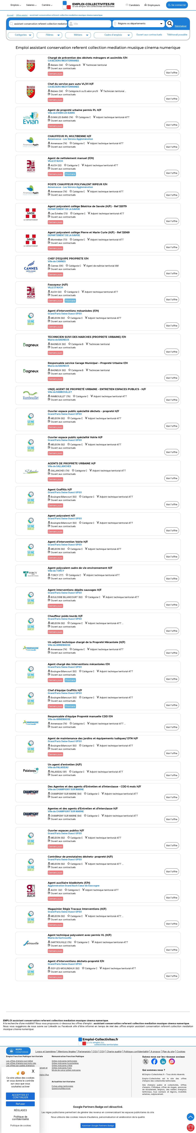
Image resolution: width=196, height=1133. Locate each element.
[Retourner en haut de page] (190, 1117)
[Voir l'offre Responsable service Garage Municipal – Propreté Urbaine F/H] (98, 371)
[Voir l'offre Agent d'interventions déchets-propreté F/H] (98, 969)
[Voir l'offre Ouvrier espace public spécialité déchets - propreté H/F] (98, 419)
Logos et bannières (45, 1051)
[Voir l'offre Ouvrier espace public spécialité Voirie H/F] (98, 445)
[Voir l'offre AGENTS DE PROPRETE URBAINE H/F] (98, 471)
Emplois (15, 5)
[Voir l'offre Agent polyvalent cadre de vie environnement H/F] (98, 574)
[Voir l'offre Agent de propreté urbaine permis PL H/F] (98, 118)
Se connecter (178, 5)
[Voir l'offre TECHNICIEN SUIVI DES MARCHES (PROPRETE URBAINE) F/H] (98, 345)
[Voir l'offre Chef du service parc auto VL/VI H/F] (98, 92)
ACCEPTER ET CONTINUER (20, 1096)
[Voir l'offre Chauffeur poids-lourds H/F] (98, 624)
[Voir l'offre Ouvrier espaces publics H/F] (98, 838)
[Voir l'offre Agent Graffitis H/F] (98, 497)
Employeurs (154, 5)
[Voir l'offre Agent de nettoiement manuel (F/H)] (98, 166)
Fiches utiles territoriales (62, 1086)
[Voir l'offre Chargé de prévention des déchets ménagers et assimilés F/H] (98, 66)
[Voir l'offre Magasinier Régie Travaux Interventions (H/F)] (98, 917)
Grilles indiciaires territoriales (64, 1061)
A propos (155, 1051)
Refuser (20, 1103)
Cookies (181, 1051)
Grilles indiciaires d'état (62, 1065)
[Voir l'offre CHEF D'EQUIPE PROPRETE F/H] (98, 266)
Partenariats (84, 1051)
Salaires (30, 5)
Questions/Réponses (61, 1088)
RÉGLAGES (20, 1110)
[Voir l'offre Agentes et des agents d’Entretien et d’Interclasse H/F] (98, 814)
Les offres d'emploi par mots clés (21, 1063)
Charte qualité (114, 1051)
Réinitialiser (181, 26)
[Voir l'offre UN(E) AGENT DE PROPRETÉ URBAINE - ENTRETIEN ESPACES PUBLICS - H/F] (98, 395)
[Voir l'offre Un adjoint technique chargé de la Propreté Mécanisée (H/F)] (98, 648)
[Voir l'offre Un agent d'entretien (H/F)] (98, 770)
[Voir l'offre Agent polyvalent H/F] (98, 524)
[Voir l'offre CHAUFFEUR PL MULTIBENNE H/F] (98, 142)
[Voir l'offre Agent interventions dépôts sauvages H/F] (98, 598)
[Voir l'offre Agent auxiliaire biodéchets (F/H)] (98, 891)
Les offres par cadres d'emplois (20, 1065)
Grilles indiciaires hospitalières (65, 1063)
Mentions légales (67, 1051)
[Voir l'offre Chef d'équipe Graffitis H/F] (98, 698)
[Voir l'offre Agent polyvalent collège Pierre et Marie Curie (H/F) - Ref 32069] (98, 240)
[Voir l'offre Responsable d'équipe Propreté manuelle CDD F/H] (98, 722)
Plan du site (168, 1051)
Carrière (46, 5)
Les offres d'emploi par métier (19, 1061)
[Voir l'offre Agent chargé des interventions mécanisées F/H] (98, 672)
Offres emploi (22, 15)
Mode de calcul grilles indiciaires (66, 1070)
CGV (102, 1051)
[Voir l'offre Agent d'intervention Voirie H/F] (98, 550)
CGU (95, 1051)
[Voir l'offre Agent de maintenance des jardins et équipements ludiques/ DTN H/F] (98, 746)
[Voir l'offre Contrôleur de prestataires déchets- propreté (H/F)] (98, 865)
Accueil (10, 15)
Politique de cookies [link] (20, 1125)
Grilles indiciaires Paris (62, 1068)
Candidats (134, 5)
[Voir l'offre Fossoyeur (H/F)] (98, 293)
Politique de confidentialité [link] (20, 1118)
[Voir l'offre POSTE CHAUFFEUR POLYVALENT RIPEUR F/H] (98, 190)
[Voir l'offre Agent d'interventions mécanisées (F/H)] (98, 319)
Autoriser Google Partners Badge (98, 1125)
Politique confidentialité (136, 1051)
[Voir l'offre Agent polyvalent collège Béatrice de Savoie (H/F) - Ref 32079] (98, 214)
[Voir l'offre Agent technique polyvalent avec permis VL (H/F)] (98, 943)
